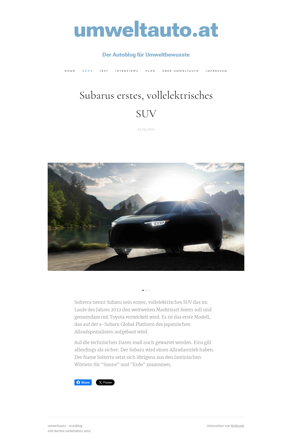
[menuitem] (72, 71)
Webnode (237, 426)
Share (85, 382)
